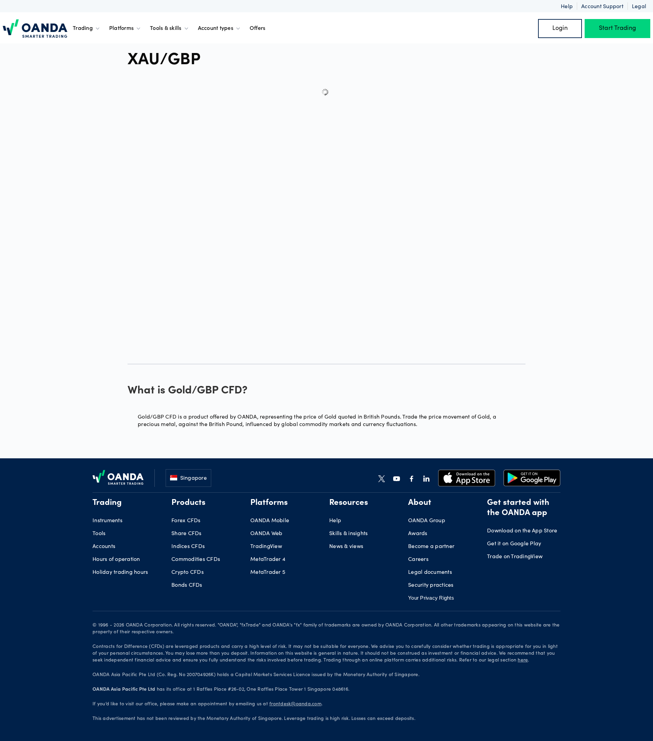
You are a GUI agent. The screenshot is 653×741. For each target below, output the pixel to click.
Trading (83, 28)
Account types (215, 28)
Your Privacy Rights (431, 598)
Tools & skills (166, 28)
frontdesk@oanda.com (295, 704)
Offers (258, 28)
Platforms (121, 28)
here (523, 660)
